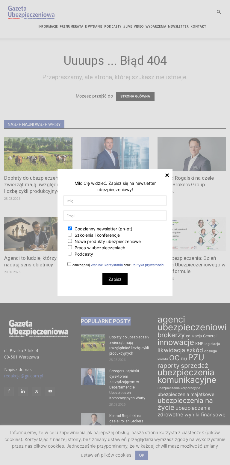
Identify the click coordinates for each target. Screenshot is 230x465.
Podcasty (83, 253)
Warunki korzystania (107, 265)
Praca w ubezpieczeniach (99, 247)
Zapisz (115, 279)
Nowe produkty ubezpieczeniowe (107, 241)
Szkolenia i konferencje (96, 235)
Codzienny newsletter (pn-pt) (102, 228)
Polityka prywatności (147, 265)
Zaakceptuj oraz (117, 265)
